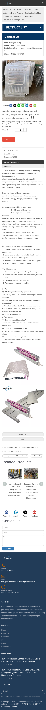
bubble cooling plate (28, 447)
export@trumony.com (27, 582)
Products (5, 637)
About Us (5, 633)
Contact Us (5, 647)
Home (3, 630)
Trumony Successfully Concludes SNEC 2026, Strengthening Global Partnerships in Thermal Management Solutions (20, 672)
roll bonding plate (10, 447)
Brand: (6, 154)
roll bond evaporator (11, 452)
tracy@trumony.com (17, 48)
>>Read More (7, 619)
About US (7, 166)
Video (3, 640)
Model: (6, 151)
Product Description (11, 162)
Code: (6, 157)
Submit (8, 549)
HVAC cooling (37, 456)
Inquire (9, 139)
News (3, 643)
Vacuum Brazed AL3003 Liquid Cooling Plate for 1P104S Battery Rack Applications (14, 489)
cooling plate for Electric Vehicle (15, 456)
